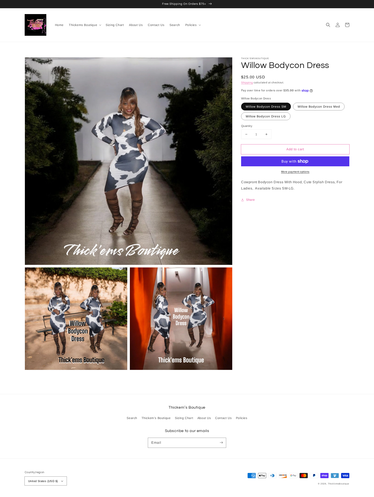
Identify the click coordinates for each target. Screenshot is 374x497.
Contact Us (223, 418)
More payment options (295, 171)
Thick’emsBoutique (338, 483)
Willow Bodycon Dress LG (266, 116)
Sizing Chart (184, 418)
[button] (328, 25)
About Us (204, 418)
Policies (241, 418)
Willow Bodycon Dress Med (319, 106)
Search (132, 418)
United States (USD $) (43, 481)
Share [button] (250, 199)
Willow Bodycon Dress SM (266, 106)
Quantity (246, 126)
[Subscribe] (221, 442)
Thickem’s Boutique (156, 418)
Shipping (247, 82)
